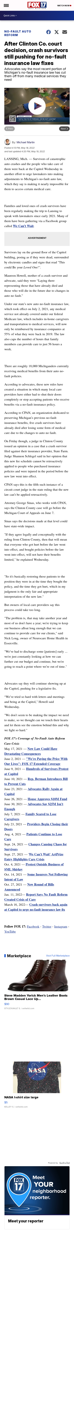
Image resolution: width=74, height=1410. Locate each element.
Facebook (33, 926)
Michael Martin (26, 142)
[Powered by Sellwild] (64, 1163)
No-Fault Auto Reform (17, 33)
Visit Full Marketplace (58, 956)
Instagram (60, 926)
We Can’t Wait (23, 226)
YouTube (10, 931)
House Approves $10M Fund (47, 799)
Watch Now (63, 5)
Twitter (46, 926)
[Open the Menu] (6, 5)
